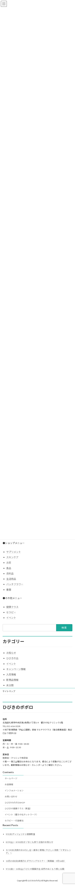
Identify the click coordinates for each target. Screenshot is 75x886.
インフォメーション (14, 790)
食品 (8, 568)
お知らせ (11, 652)
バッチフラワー (14, 584)
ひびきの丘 (12, 658)
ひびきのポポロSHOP (15, 802)
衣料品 (10, 573)
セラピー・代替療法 (14, 820)
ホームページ (11, 778)
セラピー (11, 612)
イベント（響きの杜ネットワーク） (21, 814)
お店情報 (9, 784)
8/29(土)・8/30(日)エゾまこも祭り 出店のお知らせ (29, 842)
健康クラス (12, 606)
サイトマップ (9, 691)
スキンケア (12, 557)
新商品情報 (12, 679)
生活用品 (11, 578)
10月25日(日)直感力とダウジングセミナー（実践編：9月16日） (36, 861)
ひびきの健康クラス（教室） (18, 808)
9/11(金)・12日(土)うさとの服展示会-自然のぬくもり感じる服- (35, 869)
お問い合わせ (11, 796)
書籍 (8, 589)
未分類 (10, 685)
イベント (11, 617)
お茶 (8, 562)
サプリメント (13, 551)
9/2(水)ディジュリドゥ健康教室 (20, 834)
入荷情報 (11, 674)
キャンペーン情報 (16, 669)
